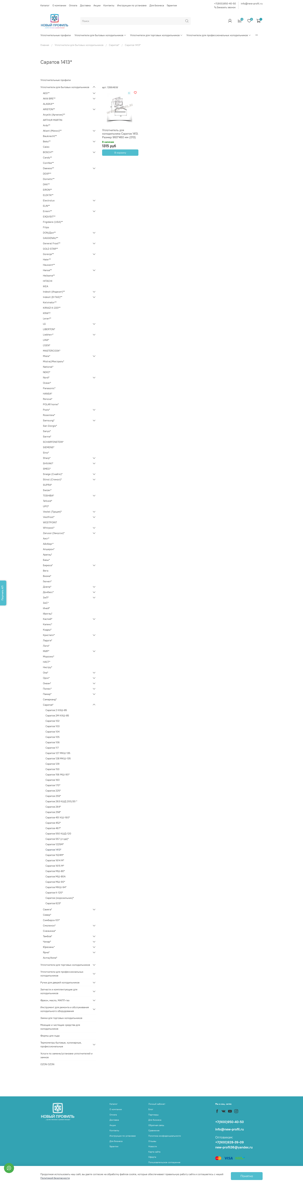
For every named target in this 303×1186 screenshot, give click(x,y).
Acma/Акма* (50, 957)
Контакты (108, 5)
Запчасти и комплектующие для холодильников (58, 991)
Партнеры (153, 1114)
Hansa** (47, 270)
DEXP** (47, 173)
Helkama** (49, 275)
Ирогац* (47, 613)
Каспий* (47, 618)
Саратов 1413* (53, 849)
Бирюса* (48, 565)
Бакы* (46, 559)
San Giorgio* (50, 425)
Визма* (47, 576)
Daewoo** (48, 168)
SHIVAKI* (48, 463)
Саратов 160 (52, 779)
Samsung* (48, 420)
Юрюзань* (49, 947)
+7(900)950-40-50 (225, 3)
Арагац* (47, 554)
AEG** (46, 93)
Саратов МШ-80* (55, 871)
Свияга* (47, 909)
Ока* (45, 672)
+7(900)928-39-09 (229, 1142)
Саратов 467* (53, 828)
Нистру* (47, 667)
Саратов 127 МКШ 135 (57, 753)
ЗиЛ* (46, 597)
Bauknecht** (50, 136)
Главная (44, 45)
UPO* (46, 506)
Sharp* (46, 458)
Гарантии (172, 5)
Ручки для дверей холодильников (59, 982)
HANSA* (47, 393)
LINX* (46, 339)
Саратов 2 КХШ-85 (56, 710)
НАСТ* (46, 661)
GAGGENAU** (50, 238)
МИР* (46, 651)
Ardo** (46, 125)
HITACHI (47, 280)
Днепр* (47, 586)
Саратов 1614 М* (54, 860)
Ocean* (47, 382)
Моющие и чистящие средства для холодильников (60, 1026)
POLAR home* (51, 404)
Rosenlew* (49, 415)
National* (48, 366)
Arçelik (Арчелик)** (54, 114)
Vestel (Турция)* (52, 511)
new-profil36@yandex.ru (234, 1147)
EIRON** (47, 189)
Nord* (46, 377)
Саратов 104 (52, 731)
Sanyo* (47, 431)
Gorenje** (48, 254)
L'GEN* (46, 345)
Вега (45, 570)
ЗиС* (46, 602)
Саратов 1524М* (54, 855)
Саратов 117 (52, 747)
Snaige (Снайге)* (52, 474)
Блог (150, 1109)
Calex (46, 146)
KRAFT (46, 313)
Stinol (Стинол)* (52, 479)
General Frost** (51, 243)
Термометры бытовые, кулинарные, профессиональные (61, 1044)
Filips (46, 227)
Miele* (46, 356)
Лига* (46, 645)
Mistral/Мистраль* (53, 361)
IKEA (45, 286)
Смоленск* (49, 925)
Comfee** (48, 162)
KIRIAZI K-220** (51, 307)
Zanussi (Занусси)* (54, 533)
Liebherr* (48, 334)
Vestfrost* (48, 517)
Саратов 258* (53, 812)
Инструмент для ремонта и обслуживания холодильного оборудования (64, 1009)
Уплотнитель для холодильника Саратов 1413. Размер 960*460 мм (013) (120, 133)
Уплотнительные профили (55, 35)
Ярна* (46, 952)
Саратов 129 (52, 763)
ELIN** (46, 205)
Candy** (47, 157)
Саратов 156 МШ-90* (57, 774)
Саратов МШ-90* (55, 881)
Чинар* (47, 941)
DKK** (46, 184)
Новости (152, 1146)
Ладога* (47, 640)
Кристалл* (49, 635)
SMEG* (47, 468)
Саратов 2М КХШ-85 (57, 715)
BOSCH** (48, 152)
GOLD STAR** (50, 248)
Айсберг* (48, 543)
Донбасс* (48, 592)
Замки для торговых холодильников (61, 1018)
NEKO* (46, 372)
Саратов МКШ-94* (55, 887)
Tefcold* (47, 500)
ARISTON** (49, 109)
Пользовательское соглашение (164, 1162)
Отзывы (152, 1141)
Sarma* (47, 436)
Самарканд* (50, 699)
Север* (47, 914)
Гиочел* (47, 581)
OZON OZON (47, 1064)
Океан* (47, 683)
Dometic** (48, 179)
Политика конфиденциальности (164, 1135)
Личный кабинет (156, 1104)
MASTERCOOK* (51, 350)
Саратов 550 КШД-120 (58, 833)
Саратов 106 (52, 742)
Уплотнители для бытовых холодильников (98, 35)
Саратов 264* (53, 806)
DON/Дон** (49, 232)
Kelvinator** (49, 302)
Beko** (46, 141)
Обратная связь (156, 1125)
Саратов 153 (52, 769)
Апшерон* (48, 549)
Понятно (247, 1176)
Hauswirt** (49, 264)
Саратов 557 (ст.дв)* (57, 838)
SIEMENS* (48, 447)
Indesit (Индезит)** (54, 291)
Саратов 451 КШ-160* (57, 817)
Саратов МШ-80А (55, 876)
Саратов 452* (53, 822)
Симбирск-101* (51, 920)
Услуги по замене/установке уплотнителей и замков (66, 1055)
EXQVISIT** (49, 216)
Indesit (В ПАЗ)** (52, 297)
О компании (59, 5)
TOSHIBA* (48, 495)
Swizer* (47, 490)
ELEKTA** (48, 195)
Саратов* (114, 45)
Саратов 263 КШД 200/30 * (61, 801)
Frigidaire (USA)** (53, 221)
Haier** (47, 259)
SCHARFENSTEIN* (53, 441)
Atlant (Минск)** (52, 130)
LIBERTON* (49, 329)
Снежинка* (49, 930)
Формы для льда (49, 1035)
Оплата (73, 5)
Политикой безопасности (55, 1178)
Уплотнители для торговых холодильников (155, 35)
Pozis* (46, 409)
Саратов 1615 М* (54, 865)
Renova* (47, 398)
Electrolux (49, 200)
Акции (97, 5)
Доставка (85, 5)
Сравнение (154, 1130)
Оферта (152, 1157)
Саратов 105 (52, 736)
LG (44, 323)
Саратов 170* (52, 785)
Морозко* (48, 656)
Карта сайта (154, 1151)
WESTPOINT (50, 522)
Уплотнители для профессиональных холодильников (217, 35)
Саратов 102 (52, 720)
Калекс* (47, 624)
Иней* (46, 608)
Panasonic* (49, 388)
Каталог (45, 5)
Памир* (47, 694)
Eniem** (47, 211)
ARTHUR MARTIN (52, 120)
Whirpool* (48, 527)
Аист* (46, 538)
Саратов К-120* (54, 892)
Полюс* (47, 688)
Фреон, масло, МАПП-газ (54, 1000)
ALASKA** (48, 103)
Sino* (46, 452)
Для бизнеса (156, 5)
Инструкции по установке (132, 5)
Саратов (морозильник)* (59, 897)
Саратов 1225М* (54, 844)
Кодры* (47, 629)
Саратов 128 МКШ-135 (58, 758)
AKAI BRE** (49, 98)
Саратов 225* (53, 790)
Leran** (47, 318)
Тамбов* (47, 936)
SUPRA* (47, 484)
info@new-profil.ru (252, 3)
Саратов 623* (53, 903)
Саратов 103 (52, 726)
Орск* (46, 677)
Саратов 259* (53, 796)
